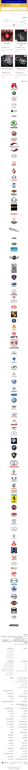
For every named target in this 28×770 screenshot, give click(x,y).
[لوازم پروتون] (14, 455)
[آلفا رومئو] (14, 93)
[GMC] (14, 207)
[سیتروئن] (14, 374)
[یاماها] (14, 625)
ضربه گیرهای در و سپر (23, 724)
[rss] (10, 765)
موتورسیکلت (10, 740)
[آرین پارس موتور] (14, 86)
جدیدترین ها (11, 743)
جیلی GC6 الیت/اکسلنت (9, 656)
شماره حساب (11, 751)
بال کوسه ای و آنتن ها (22, 727)
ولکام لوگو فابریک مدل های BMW (7, 670)
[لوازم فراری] (14, 498)
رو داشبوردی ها (10, 693)
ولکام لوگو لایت (10, 661)
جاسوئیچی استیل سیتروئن (21, 68)
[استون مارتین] (14, 116)
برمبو (12, 704)
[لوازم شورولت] (14, 491)
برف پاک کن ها (10, 696)
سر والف (11, 713)
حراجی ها (25, 735)
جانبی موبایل (10, 737)
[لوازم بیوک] (14, 448)
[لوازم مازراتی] (14, 536)
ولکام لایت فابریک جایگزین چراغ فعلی (7, 669)
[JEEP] (14, 238)
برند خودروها (24, 745)
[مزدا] (14, 582)
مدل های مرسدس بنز (9, 672)
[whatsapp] (10, 763)
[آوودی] (14, 99)
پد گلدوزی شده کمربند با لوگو (7, 701)
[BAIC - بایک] (14, 163)
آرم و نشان (11, 727)
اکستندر (11, 716)
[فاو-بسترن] (14, 381)
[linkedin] (2, 763)
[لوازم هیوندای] (14, 563)
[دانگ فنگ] (14, 334)
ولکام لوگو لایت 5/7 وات (9, 663)
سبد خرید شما (10, 759)
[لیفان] (14, 574)
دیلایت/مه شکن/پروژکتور (8, 691)
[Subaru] (14, 284)
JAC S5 (26, 665)
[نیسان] (14, 596)
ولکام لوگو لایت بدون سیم (8, 667)
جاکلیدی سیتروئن (7, 43)
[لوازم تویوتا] (14, 463)
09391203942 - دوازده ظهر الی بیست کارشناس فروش (11, 636)
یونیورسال (11, 732)
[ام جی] (14, 133)
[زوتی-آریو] (14, 367)
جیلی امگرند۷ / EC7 (10, 650)
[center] (25, 8)
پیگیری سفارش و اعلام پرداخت (21, 759)
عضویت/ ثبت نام (23, 756)
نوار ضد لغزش (24, 743)
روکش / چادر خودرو (24, 685)
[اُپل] (14, 105)
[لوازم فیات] (14, 507)
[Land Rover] (14, 244)
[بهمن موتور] (14, 299)
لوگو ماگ (25, 711)
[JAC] (14, 220)
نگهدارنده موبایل (23, 732)
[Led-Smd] (14, 249)
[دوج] (14, 343)
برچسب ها (25, 713)
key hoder (13, 14)
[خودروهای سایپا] (14, 327)
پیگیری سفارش (10, 756)
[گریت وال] (14, 414)
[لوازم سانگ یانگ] (14, 479)
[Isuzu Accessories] (14, 214)
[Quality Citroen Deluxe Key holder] (21, 35)
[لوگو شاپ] (14, 568)
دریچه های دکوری (23, 708)
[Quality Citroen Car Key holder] (21, 61)
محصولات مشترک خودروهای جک (21, 670)
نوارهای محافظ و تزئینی (8, 708)
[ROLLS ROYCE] (14, 268)
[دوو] (14, 352)
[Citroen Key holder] (7, 35)
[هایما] (14, 617)
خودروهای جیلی (10, 648)
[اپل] (14, 111)
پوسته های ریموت (9, 719)
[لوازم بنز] (14, 434)
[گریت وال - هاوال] (14, 422)
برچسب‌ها (18, 14)
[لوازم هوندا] (14, 557)
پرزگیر (12, 729)
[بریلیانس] (14, 292)
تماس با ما (25, 753)
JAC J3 (26, 669)
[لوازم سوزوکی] (14, 486)
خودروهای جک (24, 661)
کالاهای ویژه (24, 737)
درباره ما (11, 745)
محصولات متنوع (10, 721)
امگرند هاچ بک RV (10, 652)
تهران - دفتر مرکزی (18, 638)
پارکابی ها (25, 729)
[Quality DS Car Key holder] (7, 61)
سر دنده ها (25, 719)
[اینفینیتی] (14, 156)
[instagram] (5, 763)
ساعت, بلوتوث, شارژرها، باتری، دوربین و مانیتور (21, 705)
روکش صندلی (25, 683)
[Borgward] (14, 171)
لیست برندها (24, 81)
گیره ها (25, 699)
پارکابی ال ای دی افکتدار (9, 674)
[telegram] (20, 763)
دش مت (11, 699)
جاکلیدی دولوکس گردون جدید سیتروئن (21, 44)
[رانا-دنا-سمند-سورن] (14, 360)
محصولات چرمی (24, 716)
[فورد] (14, 394)
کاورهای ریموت (10, 711)
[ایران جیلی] (14, 147)
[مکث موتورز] (14, 589)
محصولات (25, 648)
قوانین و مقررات (10, 748)
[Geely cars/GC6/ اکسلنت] (14, 185)
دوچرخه (25, 740)
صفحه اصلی (24, 14)
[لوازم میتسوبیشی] (14, 543)
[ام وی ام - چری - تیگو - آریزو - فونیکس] (14, 139)
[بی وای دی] (14, 307)
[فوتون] (14, 389)
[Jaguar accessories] (14, 229)
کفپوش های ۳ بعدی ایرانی (22, 687)
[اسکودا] (14, 124)
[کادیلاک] (14, 407)
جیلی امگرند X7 (10, 654)
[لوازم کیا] (14, 514)
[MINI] (14, 257)
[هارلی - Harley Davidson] (14, 603)
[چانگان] (14, 321)
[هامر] (14, 610)
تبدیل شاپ (25, 693)
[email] (13, 765)
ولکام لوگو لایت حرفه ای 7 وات (8, 665)
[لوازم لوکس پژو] (14, 521)
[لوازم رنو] (14, 472)
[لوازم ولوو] (14, 550)
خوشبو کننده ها (10, 724)
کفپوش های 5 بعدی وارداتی (22, 680)
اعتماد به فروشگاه (23, 748)
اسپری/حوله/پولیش (23, 721)
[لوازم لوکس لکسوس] (14, 529)
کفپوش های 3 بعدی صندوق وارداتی (21, 681)
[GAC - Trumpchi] (14, 178)
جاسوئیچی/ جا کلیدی (23, 696)
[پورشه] (14, 314)
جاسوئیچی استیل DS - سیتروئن (7, 68)
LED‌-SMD (11, 678)
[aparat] (7, 763)
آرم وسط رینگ (24, 701)
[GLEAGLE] (14, 200)
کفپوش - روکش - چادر (22, 678)
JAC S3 (26, 667)
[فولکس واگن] (14, 400)
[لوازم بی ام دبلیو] (14, 440)
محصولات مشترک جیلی (9, 658)
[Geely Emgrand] (14, 192)
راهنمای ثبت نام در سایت (8, 753)
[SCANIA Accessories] (14, 277)
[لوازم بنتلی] (14, 428)
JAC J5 (26, 663)
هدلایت (25, 691)
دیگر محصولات (10, 735)
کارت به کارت (24, 751)
